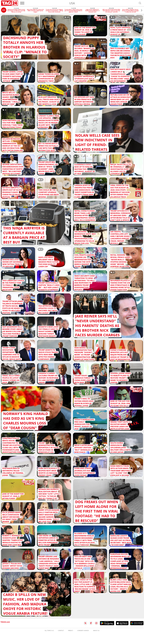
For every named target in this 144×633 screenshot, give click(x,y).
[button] (141, 10)
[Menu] (22, 3)
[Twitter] (85, 623)
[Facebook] (91, 623)
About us (96, 630)
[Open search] (140, 3)
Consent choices (83, 630)
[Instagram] (96, 623)
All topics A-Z (49, 630)
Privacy (70, 630)
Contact (61, 630)
